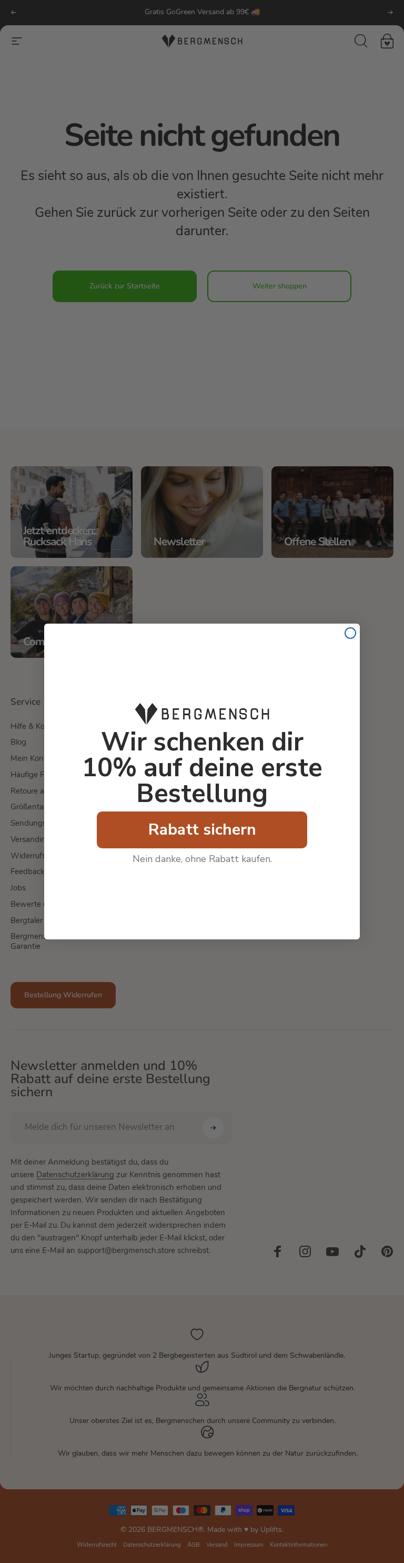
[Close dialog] (350, 633)
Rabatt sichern (202, 829)
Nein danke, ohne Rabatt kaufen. (202, 859)
